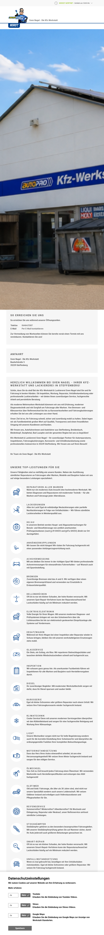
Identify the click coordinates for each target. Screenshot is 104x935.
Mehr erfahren (15, 888)
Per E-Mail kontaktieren (32, 328)
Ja (11, 895)
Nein (24, 895)
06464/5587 (27, 325)
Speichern (20, 928)
